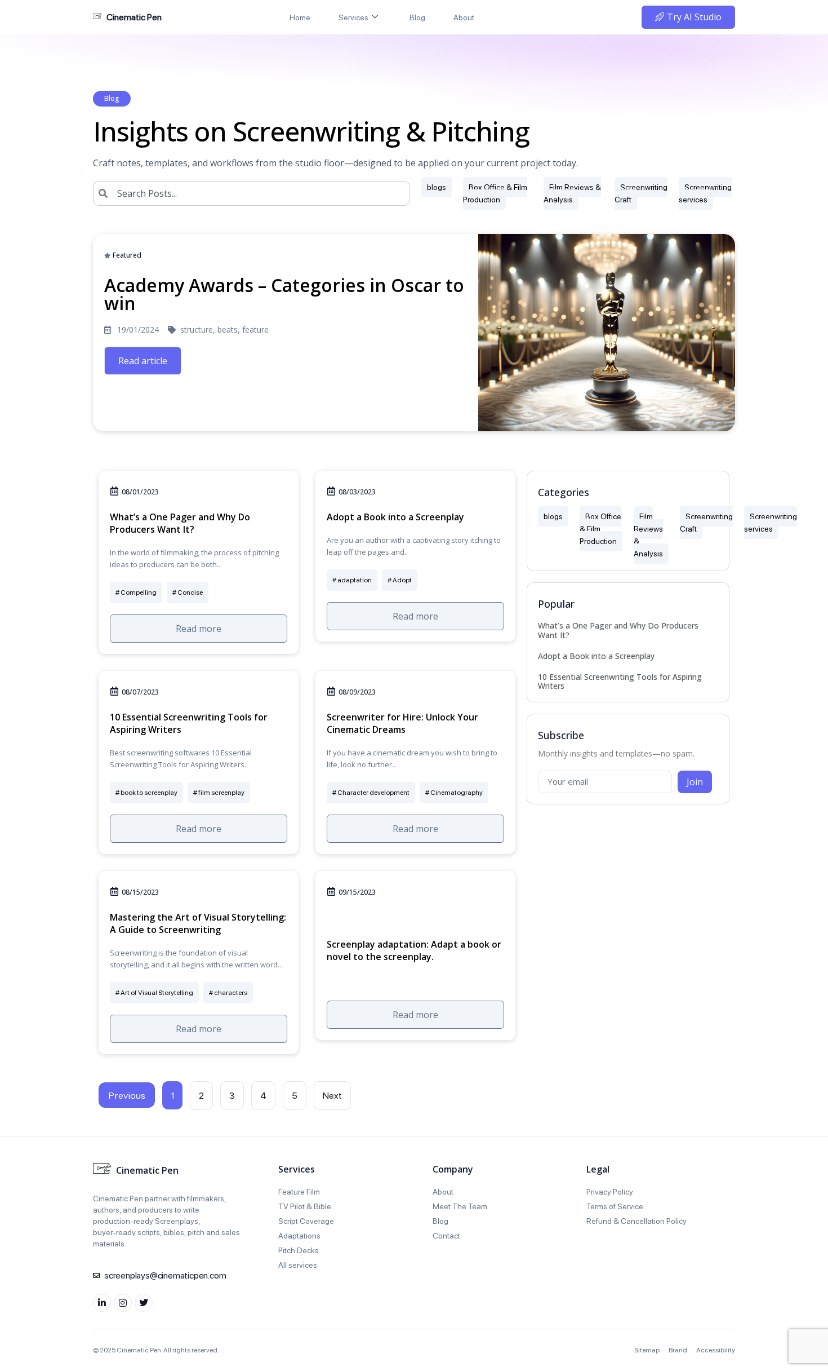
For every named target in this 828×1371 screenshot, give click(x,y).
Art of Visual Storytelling (157, 993)
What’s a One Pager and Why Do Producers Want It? (618, 630)
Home (300, 17)
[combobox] (251, 193)
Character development (373, 793)
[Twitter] (144, 1303)
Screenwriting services (705, 193)
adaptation (354, 580)
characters (230, 993)
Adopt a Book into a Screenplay (596, 656)
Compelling (139, 592)
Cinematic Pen (134, 17)
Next (332, 1095)
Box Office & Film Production (495, 193)
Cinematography (456, 793)
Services (353, 17)
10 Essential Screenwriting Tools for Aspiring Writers (620, 681)
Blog (417, 17)
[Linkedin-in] (102, 1303)
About (463, 17)
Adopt (402, 580)
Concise (190, 592)
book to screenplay (149, 793)
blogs (436, 187)
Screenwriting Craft (641, 193)
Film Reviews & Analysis (572, 193)
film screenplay (221, 793)
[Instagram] (123, 1303)
